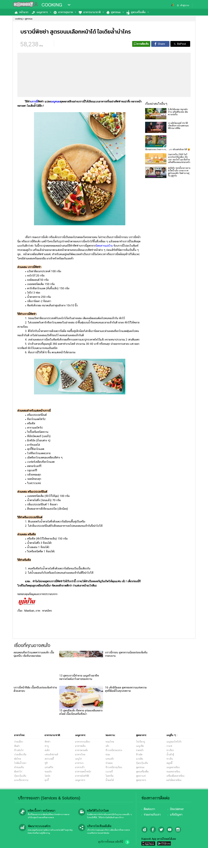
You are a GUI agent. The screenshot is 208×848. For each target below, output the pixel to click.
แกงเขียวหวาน (21, 780)
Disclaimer (177, 809)
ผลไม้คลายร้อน (173, 780)
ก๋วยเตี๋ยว (18, 741)
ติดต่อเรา (149, 809)
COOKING (52, 5)
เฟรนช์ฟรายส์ (51, 754)
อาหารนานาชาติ (92, 12)
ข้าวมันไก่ (18, 750)
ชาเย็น (169, 758)
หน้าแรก (23, 12)
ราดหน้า (140, 750)
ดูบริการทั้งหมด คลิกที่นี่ (110, 841)
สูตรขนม (116, 12)
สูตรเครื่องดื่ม (138, 12)
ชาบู (47, 746)
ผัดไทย (17, 758)
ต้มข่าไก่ (18, 771)
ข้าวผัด (139, 754)
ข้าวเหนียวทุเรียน (114, 767)
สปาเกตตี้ (49, 758)
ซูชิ (46, 763)
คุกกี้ (47, 780)
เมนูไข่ (78, 758)
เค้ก (107, 746)
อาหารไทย (80, 754)
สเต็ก (47, 750)
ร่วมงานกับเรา (152, 814)
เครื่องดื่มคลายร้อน (175, 775)
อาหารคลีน (80, 746)
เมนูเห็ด (140, 746)
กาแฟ (169, 746)
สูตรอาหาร (141, 780)
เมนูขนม (55, 101)
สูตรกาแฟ (141, 775)
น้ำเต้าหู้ (170, 754)
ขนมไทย (110, 741)
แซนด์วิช (49, 767)
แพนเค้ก (110, 758)
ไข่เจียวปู (140, 741)
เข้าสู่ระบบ (184, 5)
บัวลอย (109, 763)
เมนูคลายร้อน (173, 767)
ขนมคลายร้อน (173, 771)
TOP (200, 842)
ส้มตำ (17, 746)
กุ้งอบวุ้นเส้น (20, 775)
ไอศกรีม (109, 775)
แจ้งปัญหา (176, 814)
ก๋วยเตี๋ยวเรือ (20, 754)
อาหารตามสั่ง (81, 750)
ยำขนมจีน (19, 767)
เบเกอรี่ (109, 771)
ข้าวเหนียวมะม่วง (114, 750)
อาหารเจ (79, 763)
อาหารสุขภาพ (65, 12)
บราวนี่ (34, 101)
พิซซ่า (47, 741)
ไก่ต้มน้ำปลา (20, 763)
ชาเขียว (170, 750)
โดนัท (47, 775)
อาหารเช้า (80, 767)
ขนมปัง (48, 771)
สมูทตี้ (169, 763)
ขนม (108, 754)
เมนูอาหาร (42, 12)
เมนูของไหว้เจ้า (174, 741)
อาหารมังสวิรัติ (82, 775)
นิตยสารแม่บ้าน (104, 245)
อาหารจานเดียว (82, 741)
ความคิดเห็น (143, 44)
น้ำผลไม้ (110, 780)
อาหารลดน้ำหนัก (83, 771)
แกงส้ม (139, 758)
